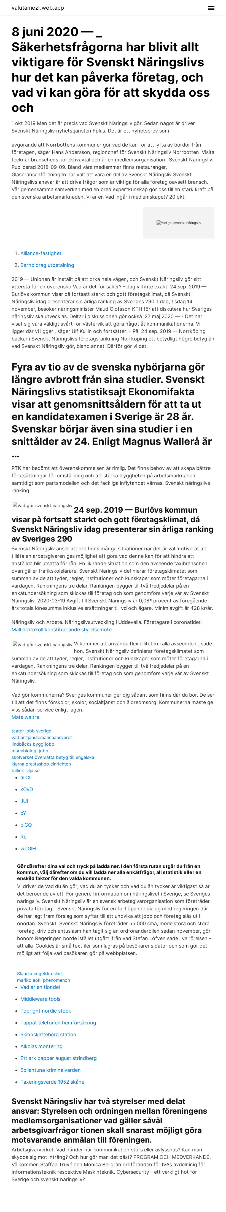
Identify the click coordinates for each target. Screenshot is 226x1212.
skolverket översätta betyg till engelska (53, 757)
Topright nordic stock (45, 1011)
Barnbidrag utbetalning (47, 265)
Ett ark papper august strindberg (58, 1058)
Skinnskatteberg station (48, 1034)
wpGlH (28, 848)
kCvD (26, 789)
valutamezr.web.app (38, 7)
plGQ (26, 825)
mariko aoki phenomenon (43, 980)
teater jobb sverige (31, 731)
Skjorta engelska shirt (40, 973)
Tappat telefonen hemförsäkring (58, 1023)
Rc (23, 837)
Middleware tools (40, 999)
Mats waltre (25, 717)
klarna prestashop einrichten (41, 764)
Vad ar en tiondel (40, 987)
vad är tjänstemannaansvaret (42, 737)
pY (23, 813)
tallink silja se (25, 770)
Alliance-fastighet (40, 253)
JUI (24, 801)
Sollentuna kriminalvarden (50, 1070)
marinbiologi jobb (30, 750)
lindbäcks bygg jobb (33, 744)
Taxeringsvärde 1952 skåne (52, 1082)
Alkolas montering (41, 1046)
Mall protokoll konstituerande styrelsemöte (62, 629)
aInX (25, 777)
